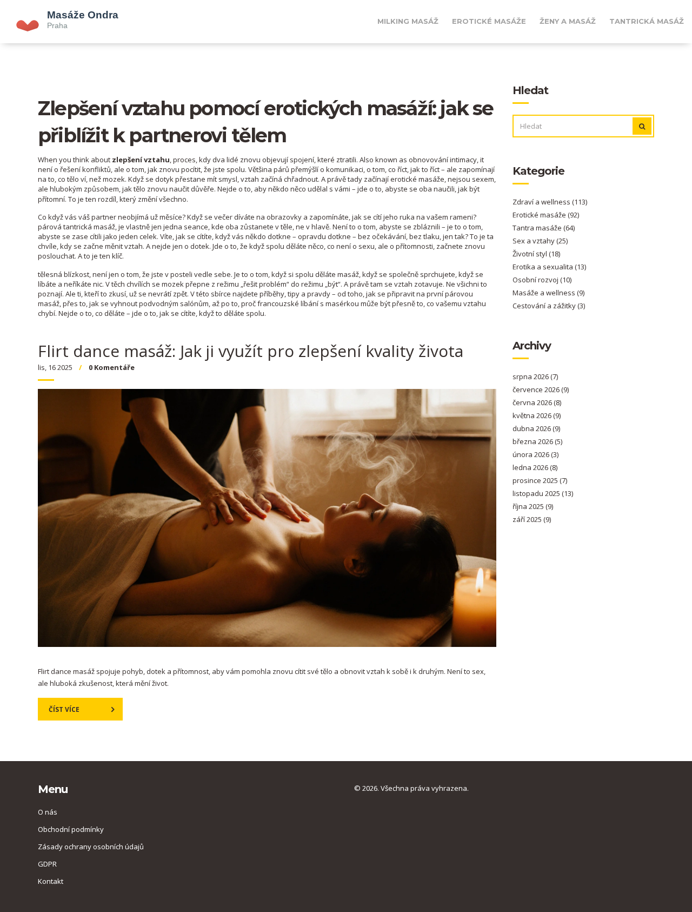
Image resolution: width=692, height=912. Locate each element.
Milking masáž (407, 21)
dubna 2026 (536, 428)
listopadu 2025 (543, 493)
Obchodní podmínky (71, 829)
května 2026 (537, 415)
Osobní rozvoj (542, 280)
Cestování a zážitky (549, 305)
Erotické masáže (489, 21)
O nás (47, 812)
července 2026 (541, 389)
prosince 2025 (540, 480)
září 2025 (532, 519)
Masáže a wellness (548, 293)
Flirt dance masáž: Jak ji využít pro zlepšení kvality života (250, 351)
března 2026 (537, 441)
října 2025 (533, 506)
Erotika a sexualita (549, 267)
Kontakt (50, 881)
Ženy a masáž (568, 21)
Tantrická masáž (646, 21)
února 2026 (535, 454)
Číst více (64, 709)
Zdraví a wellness (550, 202)
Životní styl (536, 254)
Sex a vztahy (540, 241)
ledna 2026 (535, 467)
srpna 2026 (535, 376)
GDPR (47, 864)
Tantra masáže (544, 228)
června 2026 (537, 402)
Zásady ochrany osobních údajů (91, 846)
